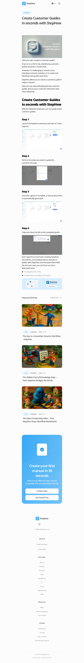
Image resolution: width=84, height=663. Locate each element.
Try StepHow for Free (32, 272)
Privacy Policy (37, 658)
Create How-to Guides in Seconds (37, 275)
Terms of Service (46, 658)
